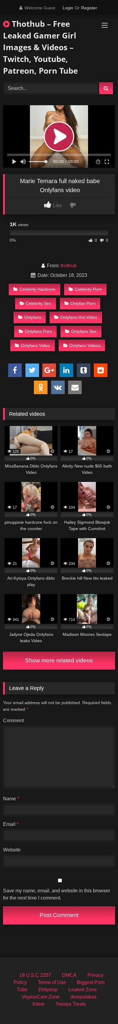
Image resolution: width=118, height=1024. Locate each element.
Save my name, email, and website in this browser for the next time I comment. (56, 894)
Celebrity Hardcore (37, 289)
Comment (13, 720)
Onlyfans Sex (84, 331)
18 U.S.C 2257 (35, 975)
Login (68, 7)
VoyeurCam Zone (41, 996)
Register (89, 7)
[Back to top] (99, 1006)
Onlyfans (32, 317)
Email (10, 824)
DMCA (69, 975)
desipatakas (83, 996)
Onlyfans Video (35, 345)
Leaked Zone (82, 989)
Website (12, 849)
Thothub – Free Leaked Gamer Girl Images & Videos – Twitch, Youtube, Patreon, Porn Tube (40, 47)
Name (11, 798)
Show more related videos (59, 660)
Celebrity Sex (38, 303)
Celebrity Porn (88, 289)
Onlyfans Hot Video (78, 317)
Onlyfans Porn (38, 331)
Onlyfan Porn (83, 303)
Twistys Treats (70, 1004)
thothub (69, 265)
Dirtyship (47, 989)
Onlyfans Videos (84, 345)
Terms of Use (52, 982)
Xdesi (38, 1004)
